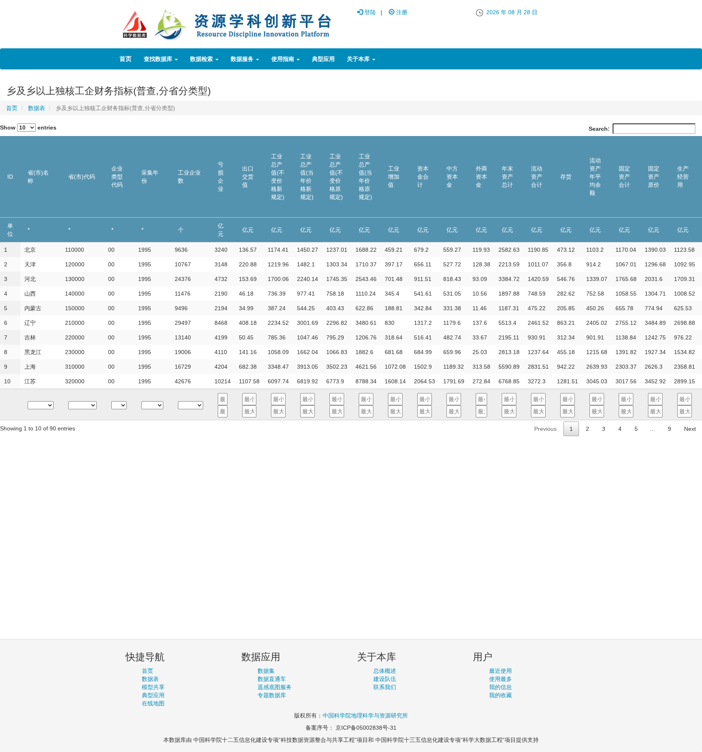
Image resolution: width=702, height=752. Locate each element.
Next (690, 429)
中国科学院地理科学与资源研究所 (365, 715)
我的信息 (500, 687)
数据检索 (202, 59)
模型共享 (153, 687)
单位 (10, 230)
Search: (599, 128)
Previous (545, 429)
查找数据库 (159, 59)
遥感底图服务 (275, 687)
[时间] (479, 12)
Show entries (28, 127)
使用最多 (500, 679)
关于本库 (359, 59)
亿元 (220, 230)
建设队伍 (384, 679)
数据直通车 (272, 679)
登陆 (369, 12)
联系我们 (384, 687)
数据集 (266, 671)
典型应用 (323, 59)
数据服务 (243, 59)
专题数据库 (272, 695)
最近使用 (500, 671)
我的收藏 (500, 695)
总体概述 (384, 671)
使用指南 (283, 59)
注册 (400, 12)
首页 (125, 58)
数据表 (36, 108)
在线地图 (153, 703)
